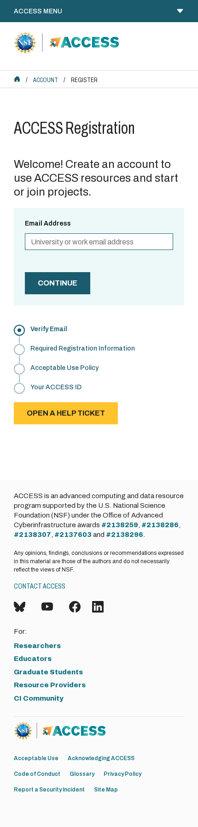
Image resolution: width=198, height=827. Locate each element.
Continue (57, 283)
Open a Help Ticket (66, 413)
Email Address (48, 223)
